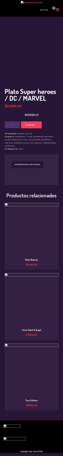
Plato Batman (31, 259)
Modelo (31, 115)
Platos (28, 134)
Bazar (21, 134)
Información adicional (27, 164)
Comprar (29, 125)
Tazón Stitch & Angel (31, 330)
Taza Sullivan (31, 400)
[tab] (27, 164)
